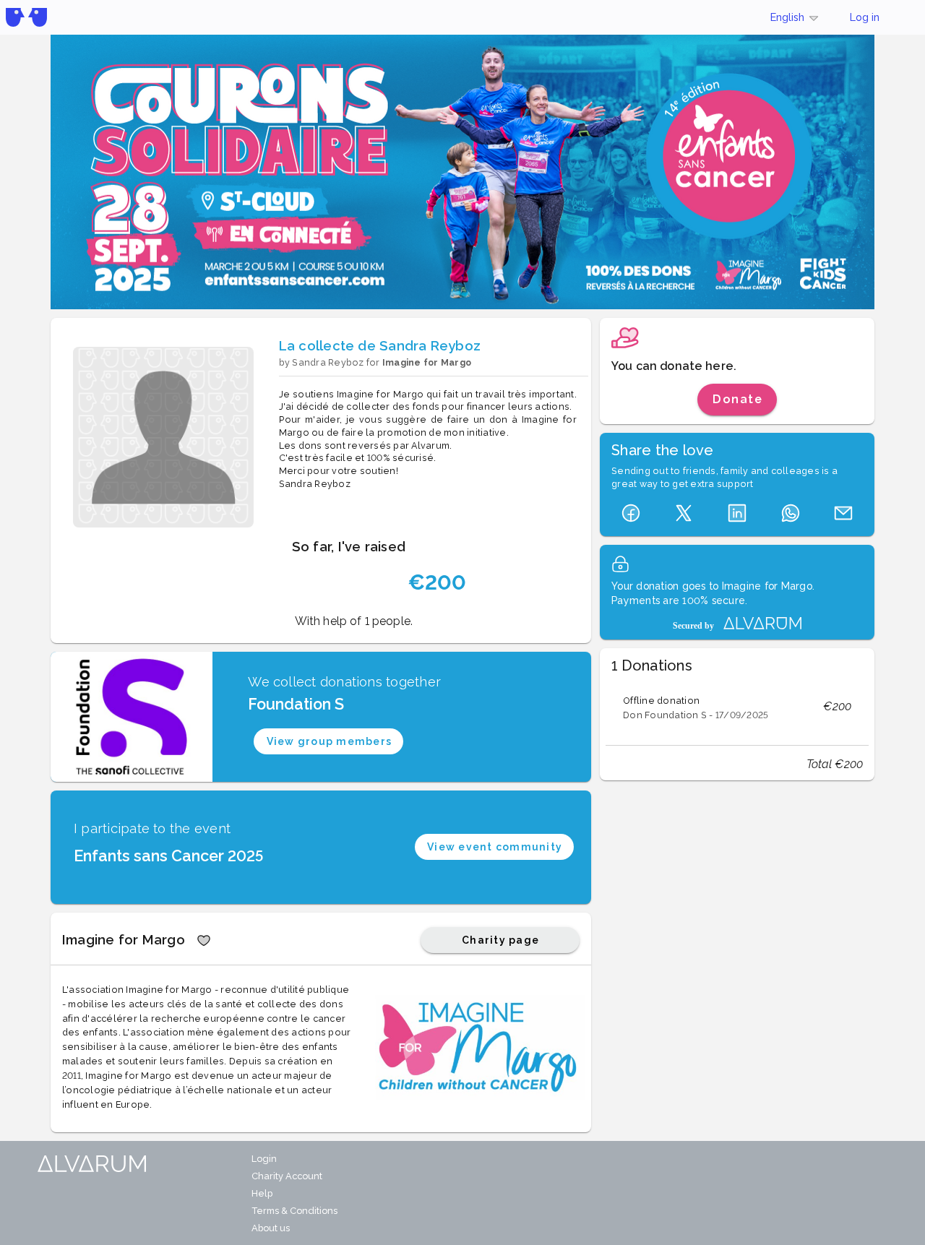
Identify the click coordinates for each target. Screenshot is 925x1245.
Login (264, 1158)
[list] (737, 707)
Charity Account (286, 1176)
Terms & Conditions (294, 1210)
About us (270, 1228)
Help (261, 1193)
